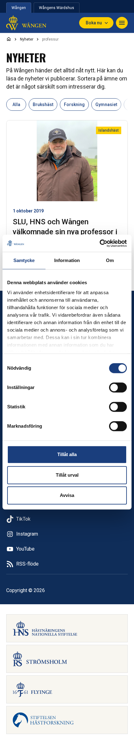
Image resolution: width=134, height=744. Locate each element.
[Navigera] (122, 23)
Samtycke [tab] (24, 260)
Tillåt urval (67, 475)
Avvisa (67, 495)
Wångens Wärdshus (56, 8)
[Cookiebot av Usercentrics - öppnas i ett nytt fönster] (99, 243)
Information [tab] (67, 260)
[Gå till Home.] (8, 38)
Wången (19, 8)
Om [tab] (110, 260)
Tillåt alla (67, 454)
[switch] (118, 387)
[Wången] (26, 22)
